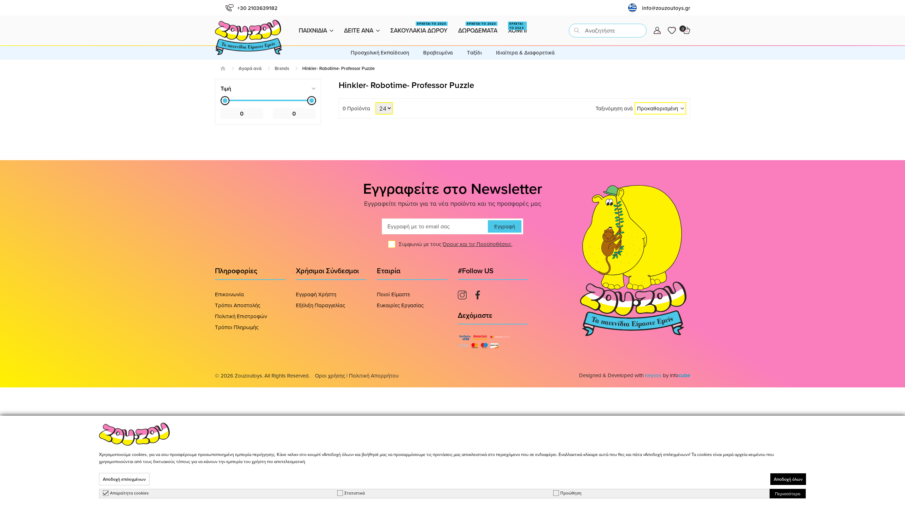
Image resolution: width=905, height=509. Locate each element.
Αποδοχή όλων (788, 479)
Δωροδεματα (477, 28)
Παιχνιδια (313, 30)
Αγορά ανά (250, 68)
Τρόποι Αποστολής (237, 305)
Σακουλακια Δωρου (419, 28)
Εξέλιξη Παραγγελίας (320, 305)
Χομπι (517, 28)
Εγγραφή (504, 226)
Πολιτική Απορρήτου (373, 375)
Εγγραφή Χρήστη (316, 294)
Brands (282, 68)
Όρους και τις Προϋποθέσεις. (477, 244)
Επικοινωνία (229, 294)
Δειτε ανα (358, 30)
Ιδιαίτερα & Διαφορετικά (525, 52)
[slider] (225, 100)
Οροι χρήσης (330, 375)
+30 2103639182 (257, 8)
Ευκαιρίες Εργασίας (400, 305)
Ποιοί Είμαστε (393, 294)
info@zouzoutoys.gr (666, 8)
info (680, 375)
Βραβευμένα (438, 52)
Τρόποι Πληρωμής (236, 327)
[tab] (268, 88)
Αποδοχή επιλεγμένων (124, 479)
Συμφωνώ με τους (455, 244)
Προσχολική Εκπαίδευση (380, 52)
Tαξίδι (474, 52)
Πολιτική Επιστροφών (241, 316)
